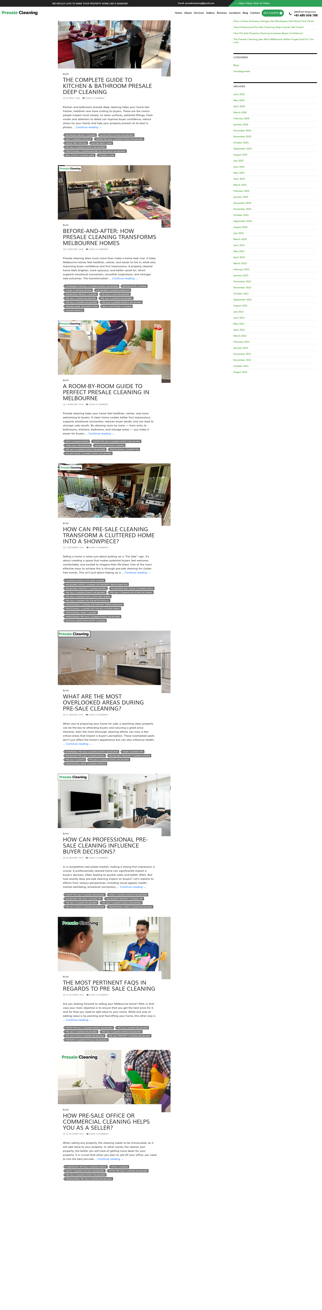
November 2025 (242, 136)
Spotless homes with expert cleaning (85, 620)
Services (199, 12)
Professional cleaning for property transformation (94, 604)
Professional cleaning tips (124, 449)
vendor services (74, 310)
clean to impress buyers (79, 290)
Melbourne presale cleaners (81, 294)
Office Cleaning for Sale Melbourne (85, 1170)
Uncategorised (241, 71)
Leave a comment (95, 97)
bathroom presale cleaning (81, 135)
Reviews (222, 12)
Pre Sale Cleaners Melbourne (116, 298)
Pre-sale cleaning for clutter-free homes (88, 596)
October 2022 (241, 293)
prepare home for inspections (82, 306)
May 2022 (238, 323)
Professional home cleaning (81, 612)
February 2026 (241, 118)
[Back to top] (315, 1303)
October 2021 (241, 366)
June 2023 (239, 245)
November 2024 (242, 209)
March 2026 (240, 112)
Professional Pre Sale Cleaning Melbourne (89, 1178)
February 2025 (241, 190)
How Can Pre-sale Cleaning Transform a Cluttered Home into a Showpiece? (108, 535)
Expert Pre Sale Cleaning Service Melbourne (119, 139)
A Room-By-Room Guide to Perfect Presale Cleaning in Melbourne (106, 392)
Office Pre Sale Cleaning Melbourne (128, 1170)
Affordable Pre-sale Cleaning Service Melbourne (92, 286)
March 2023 (240, 263)
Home (178, 12)
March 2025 (240, 184)
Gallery (210, 12)
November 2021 (242, 359)
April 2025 (239, 178)
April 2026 (239, 106)
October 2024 (241, 215)
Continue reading (89, 127)
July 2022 (238, 311)
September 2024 (242, 221)
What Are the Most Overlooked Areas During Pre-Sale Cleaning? (103, 702)
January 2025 (240, 196)
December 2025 (242, 130)
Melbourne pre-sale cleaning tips (84, 898)
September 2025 (242, 148)
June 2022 (239, 317)
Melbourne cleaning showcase (113, 290)
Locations (234, 12)
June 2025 (239, 166)
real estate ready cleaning (116, 306)
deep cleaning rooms (77, 441)
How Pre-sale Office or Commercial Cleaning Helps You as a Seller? (106, 1121)
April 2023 (239, 257)
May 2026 (238, 100)
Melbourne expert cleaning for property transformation (97, 584)
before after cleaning (134, 286)
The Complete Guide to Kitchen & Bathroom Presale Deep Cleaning (107, 85)
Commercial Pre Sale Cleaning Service (86, 1166)
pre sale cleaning (75, 759)
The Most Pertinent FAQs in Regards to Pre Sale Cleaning (109, 985)
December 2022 (242, 281)
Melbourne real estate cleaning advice (132, 588)
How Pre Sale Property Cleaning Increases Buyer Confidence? (268, 33)
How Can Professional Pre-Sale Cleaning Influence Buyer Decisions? (105, 845)
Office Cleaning (119, 1166)
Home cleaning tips (133, 751)
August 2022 (240, 305)
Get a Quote (271, 12)
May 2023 (238, 251)
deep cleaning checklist (78, 139)
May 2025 (238, 172)
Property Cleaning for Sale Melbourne (86, 1039)
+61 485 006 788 (306, 13)
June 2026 (239, 94)
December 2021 (242, 353)
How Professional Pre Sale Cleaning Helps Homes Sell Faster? (268, 27)
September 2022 (242, 299)
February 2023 (241, 269)
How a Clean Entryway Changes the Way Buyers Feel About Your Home (273, 21)
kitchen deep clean (102, 143)
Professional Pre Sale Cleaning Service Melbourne (93, 616)
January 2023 (240, 275)
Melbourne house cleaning (109, 445)
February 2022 (241, 341)
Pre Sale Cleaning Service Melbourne (85, 147)
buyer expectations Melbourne (116, 135)
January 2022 (240, 347)
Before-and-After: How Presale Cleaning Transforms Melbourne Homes (109, 236)
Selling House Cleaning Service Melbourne (88, 453)
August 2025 (240, 154)
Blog (245, 12)
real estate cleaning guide (80, 155)
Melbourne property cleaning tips (124, 898)
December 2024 (242, 202)
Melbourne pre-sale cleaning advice (85, 755)
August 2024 (240, 227)
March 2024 (240, 239)
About (188, 12)
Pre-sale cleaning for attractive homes (131, 592)
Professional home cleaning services (86, 763)
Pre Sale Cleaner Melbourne (81, 298)
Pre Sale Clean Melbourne (115, 294)
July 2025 (238, 160)
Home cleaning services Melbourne (128, 894)
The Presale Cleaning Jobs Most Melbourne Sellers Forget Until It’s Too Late (273, 40)
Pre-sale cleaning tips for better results (87, 600)
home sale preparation (78, 445)
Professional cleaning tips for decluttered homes (93, 608)
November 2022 (242, 287)
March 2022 (240, 335)
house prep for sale (76, 143)
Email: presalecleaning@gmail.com (196, 3)
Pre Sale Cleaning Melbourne (81, 302)
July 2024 (238, 233)
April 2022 (239, 329)
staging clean (106, 155)
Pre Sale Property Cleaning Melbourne (129, 1035)
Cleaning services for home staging (85, 580)
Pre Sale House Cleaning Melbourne (85, 906)
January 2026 (240, 124)
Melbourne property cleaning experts (86, 588)
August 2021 (240, 372)
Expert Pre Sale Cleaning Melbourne (85, 894)
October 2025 (241, 142)
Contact (255, 12)
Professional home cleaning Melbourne (130, 906)
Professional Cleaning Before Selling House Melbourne (96, 151)
